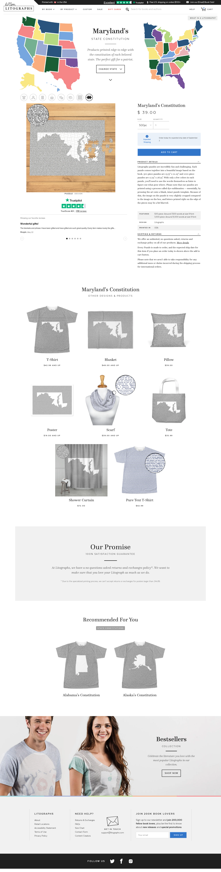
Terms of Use (40, 832)
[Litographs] (19, 6)
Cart (208, 8)
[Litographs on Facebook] (121, 861)
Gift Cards (114, 9)
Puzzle (69, 194)
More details (183, 242)
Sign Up (178, 835)
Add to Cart (169, 152)
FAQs (77, 824)
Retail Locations (41, 824)
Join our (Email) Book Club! (202, 2)
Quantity (158, 119)
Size (140, 119)
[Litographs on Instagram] (130, 861)
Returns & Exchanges (85, 820)
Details (148, 162)
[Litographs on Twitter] (112, 861)
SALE (100, 9)
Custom (87, 9)
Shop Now (171, 773)
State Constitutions (111, 628)
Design (79, 194)
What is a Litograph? (203, 18)
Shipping (150, 234)
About (37, 820)
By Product (68, 9)
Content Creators (83, 836)
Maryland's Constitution (161, 105)
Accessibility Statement (45, 828)
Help (192, 9)
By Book (47, 9)
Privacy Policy (40, 836)
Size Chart (79, 828)
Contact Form (81, 832)
